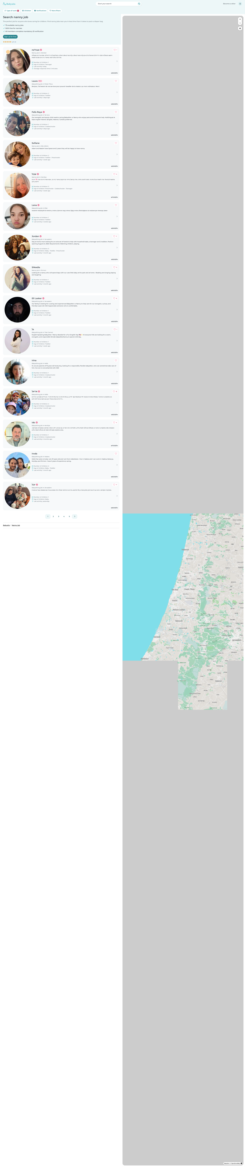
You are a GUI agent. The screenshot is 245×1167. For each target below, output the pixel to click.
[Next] (74, 516)
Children (27, 11)
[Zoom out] (240, 23)
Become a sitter (229, 4)
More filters (56, 11)
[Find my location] (240, 28)
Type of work (12, 11)
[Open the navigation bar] (240, 4)
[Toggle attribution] (241, 1163)
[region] (182, 590)
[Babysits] (9, 4)
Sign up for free (10, 37)
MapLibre (226, 1163)
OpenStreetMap (235, 1163)
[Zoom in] (240, 19)
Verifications (41, 11)
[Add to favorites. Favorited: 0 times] (116, 81)
